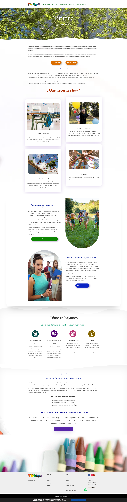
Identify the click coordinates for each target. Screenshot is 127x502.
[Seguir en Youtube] (94, 475)
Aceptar (74, 500)
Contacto (78, 4)
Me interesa (82, 285)
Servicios (54, 4)
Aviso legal (67, 478)
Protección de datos (69, 485)
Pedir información (63, 428)
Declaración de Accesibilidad (71, 488)
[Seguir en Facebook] (89, 475)
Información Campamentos (44, 239)
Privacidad (67, 480)
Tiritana (48, 478)
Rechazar (82, 500)
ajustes (64, 500)
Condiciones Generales (70, 490)
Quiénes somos (46, 4)
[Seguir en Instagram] (92, 475)
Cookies (67, 483)
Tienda (84, 4)
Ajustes (90, 500)
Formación (71, 4)
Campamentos (63, 4)
